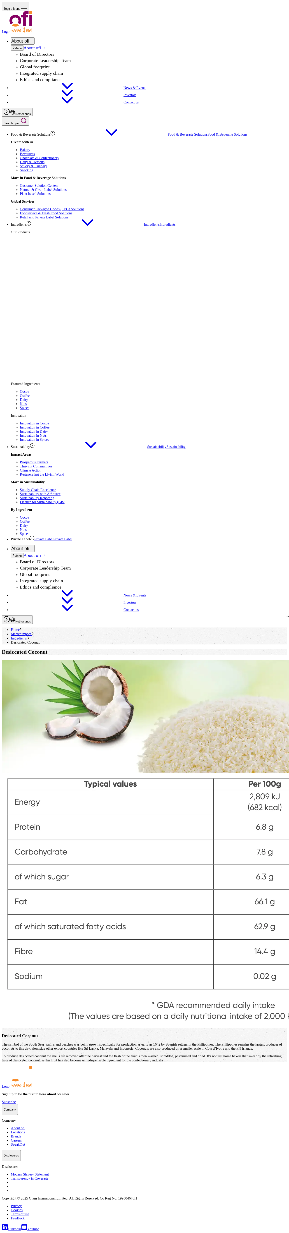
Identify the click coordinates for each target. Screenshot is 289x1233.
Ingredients (19, 638)
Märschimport (21, 634)
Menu (18, 48)
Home (15, 630)
